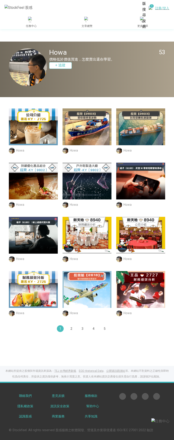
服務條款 (91, 396)
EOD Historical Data (91, 370)
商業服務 (58, 416)
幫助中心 (92, 406)
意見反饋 (58, 396)
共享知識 (91, 416)
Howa (20, 150)
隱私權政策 (25, 406)
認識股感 (25, 416)
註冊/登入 (162, 8)
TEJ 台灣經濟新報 (65, 370)
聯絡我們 (25, 396)
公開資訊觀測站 (115, 370)
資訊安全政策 (59, 406)
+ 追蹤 (60, 65)
